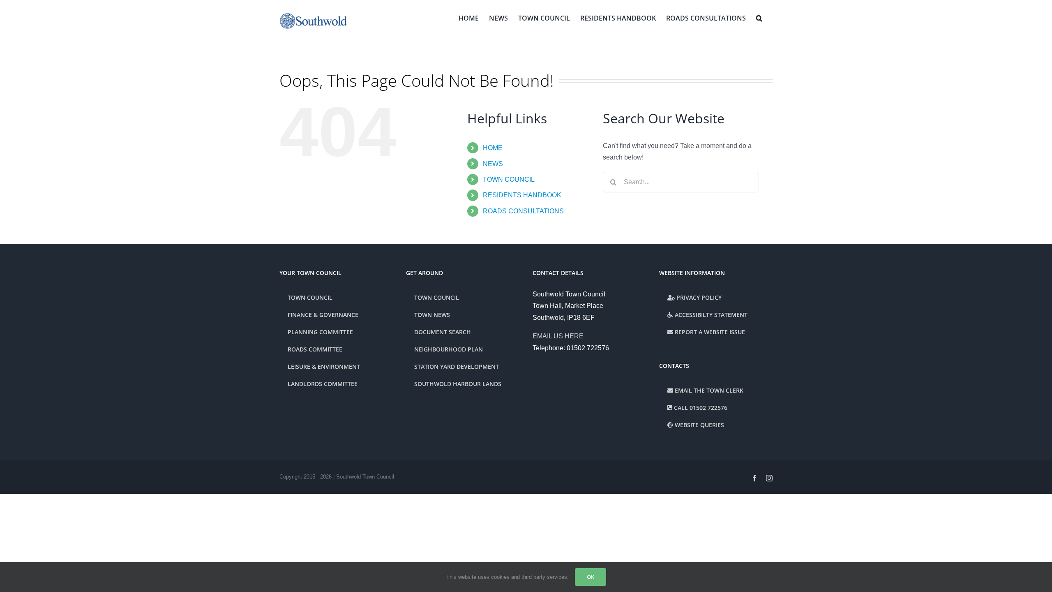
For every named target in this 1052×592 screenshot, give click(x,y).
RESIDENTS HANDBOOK (522, 195)
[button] (759, 17)
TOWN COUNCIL (509, 179)
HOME (493, 147)
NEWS (493, 163)
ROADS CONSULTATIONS (523, 211)
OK (590, 576)
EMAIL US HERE (558, 336)
